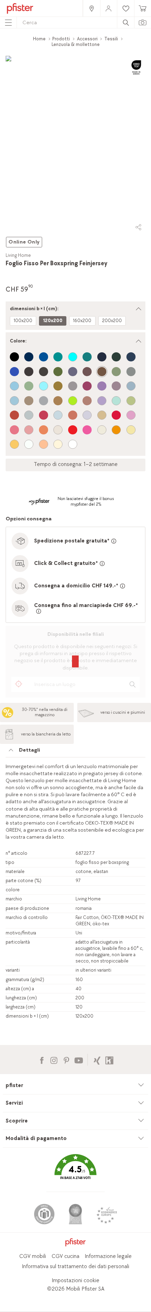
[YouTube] (78, 1059)
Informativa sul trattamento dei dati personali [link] (75, 1266)
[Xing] (97, 1059)
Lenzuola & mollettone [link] (76, 44)
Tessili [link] (111, 39)
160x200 (82, 321)
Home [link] (39, 39)
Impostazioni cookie (75, 1280)
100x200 (23, 321)
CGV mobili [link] (32, 1256)
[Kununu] (109, 1059)
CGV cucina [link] (65, 1256)
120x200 (53, 321)
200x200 (112, 321)
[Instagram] (54, 1059)
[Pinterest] (66, 1059)
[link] (91, 8)
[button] (75, 1171)
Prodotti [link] (61, 39)
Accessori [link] (87, 39)
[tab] (75, 752)
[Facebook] (41, 1059)
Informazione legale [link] (108, 1256)
